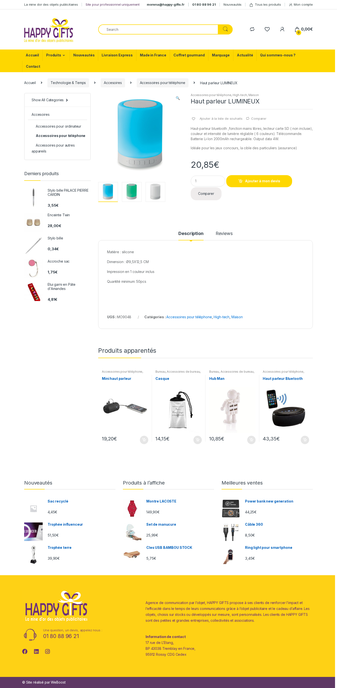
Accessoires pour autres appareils (53, 148)
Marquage (221, 55)
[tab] (190, 235)
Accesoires (113, 83)
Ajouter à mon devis (262, 181)
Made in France (153, 55)
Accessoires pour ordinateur (58, 126)
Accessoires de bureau (183, 371)
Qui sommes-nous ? (278, 55)
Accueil (32, 55)
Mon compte (303, 4)
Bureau (160, 371)
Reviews (224, 233)
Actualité (245, 55)
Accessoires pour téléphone (162, 83)
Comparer (258, 118)
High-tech (240, 95)
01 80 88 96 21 (204, 4)
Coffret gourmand (189, 55)
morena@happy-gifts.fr (166, 4)
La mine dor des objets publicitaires (51, 4)
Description (190, 233)
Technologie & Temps (68, 83)
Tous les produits (268, 4)
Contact (33, 66)
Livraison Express (117, 55)
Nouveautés (233, 4)
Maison (253, 95)
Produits (53, 55)
